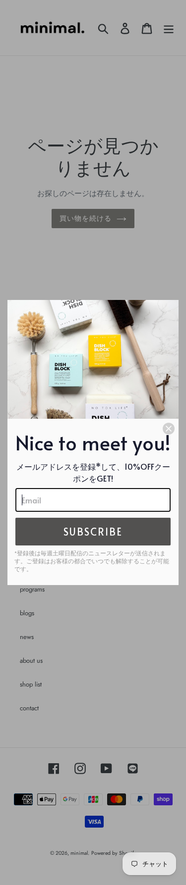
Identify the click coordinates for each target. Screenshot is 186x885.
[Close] (169, 429)
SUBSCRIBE (93, 532)
